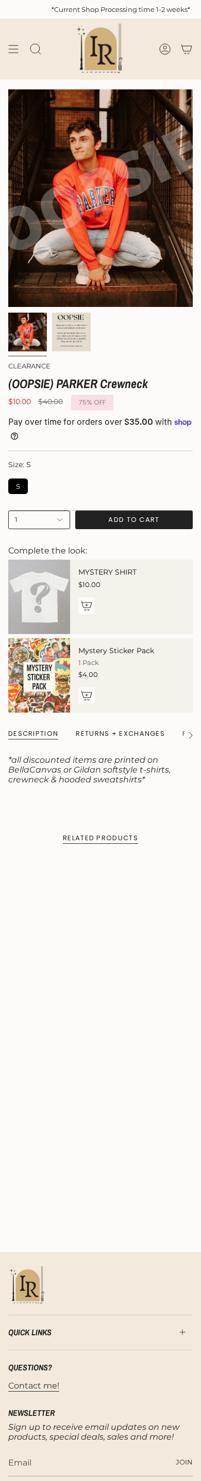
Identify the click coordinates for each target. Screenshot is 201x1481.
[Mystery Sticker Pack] (39, 675)
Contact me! (33, 1386)
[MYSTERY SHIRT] (39, 597)
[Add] (86, 605)
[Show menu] (13, 49)
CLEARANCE (29, 366)
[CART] (186, 49)
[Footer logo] (27, 1285)
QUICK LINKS (30, 1332)
